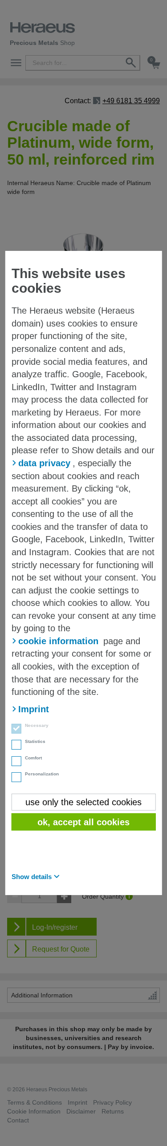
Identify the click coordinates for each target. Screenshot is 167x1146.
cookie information (58, 641)
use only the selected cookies (83, 802)
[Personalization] (14, 778)
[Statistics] (14, 745)
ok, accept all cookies (83, 822)
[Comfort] (14, 762)
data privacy (44, 463)
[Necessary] (14, 729)
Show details (32, 876)
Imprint (33, 709)
